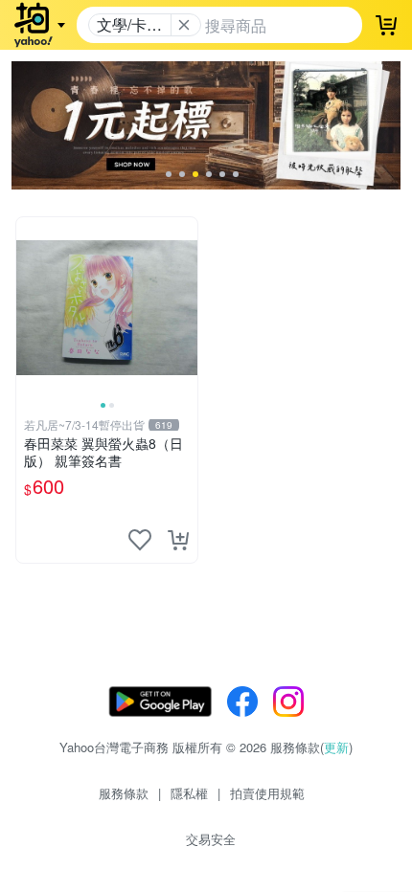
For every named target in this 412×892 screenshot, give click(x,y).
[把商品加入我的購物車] (178, 539)
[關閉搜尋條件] (184, 24)
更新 (336, 747)
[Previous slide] (28, 307)
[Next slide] (184, 307)
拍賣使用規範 (267, 793)
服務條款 (124, 793)
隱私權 (189, 793)
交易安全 (211, 839)
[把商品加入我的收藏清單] (139, 539)
